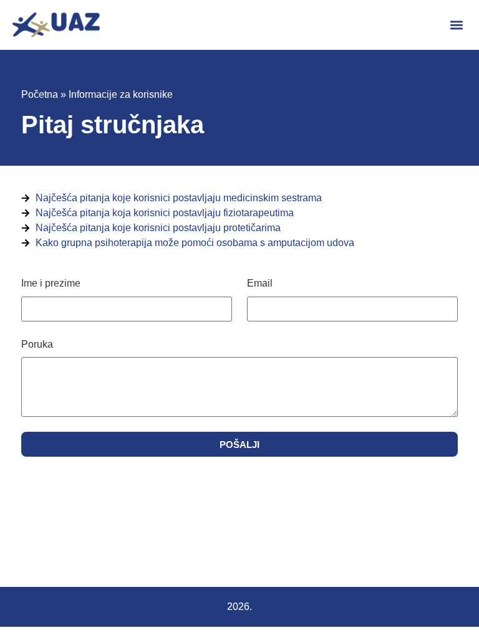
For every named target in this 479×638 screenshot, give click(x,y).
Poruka (37, 344)
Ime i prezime (50, 283)
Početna (39, 94)
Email (260, 283)
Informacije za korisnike (121, 94)
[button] (456, 25)
